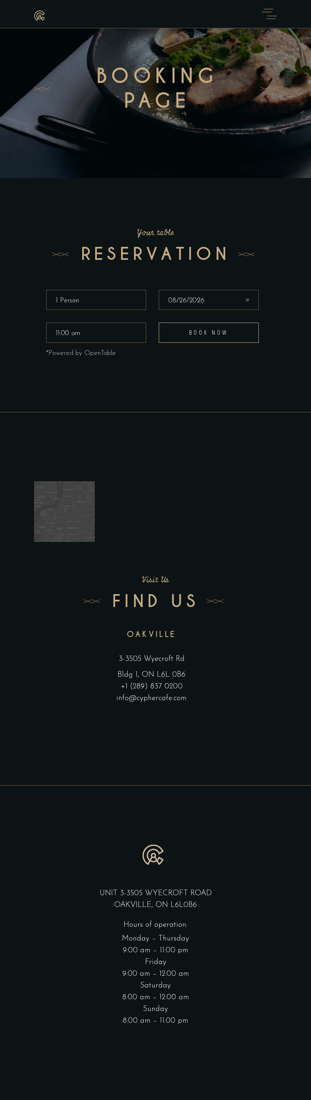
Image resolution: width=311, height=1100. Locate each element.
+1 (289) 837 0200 (152, 686)
